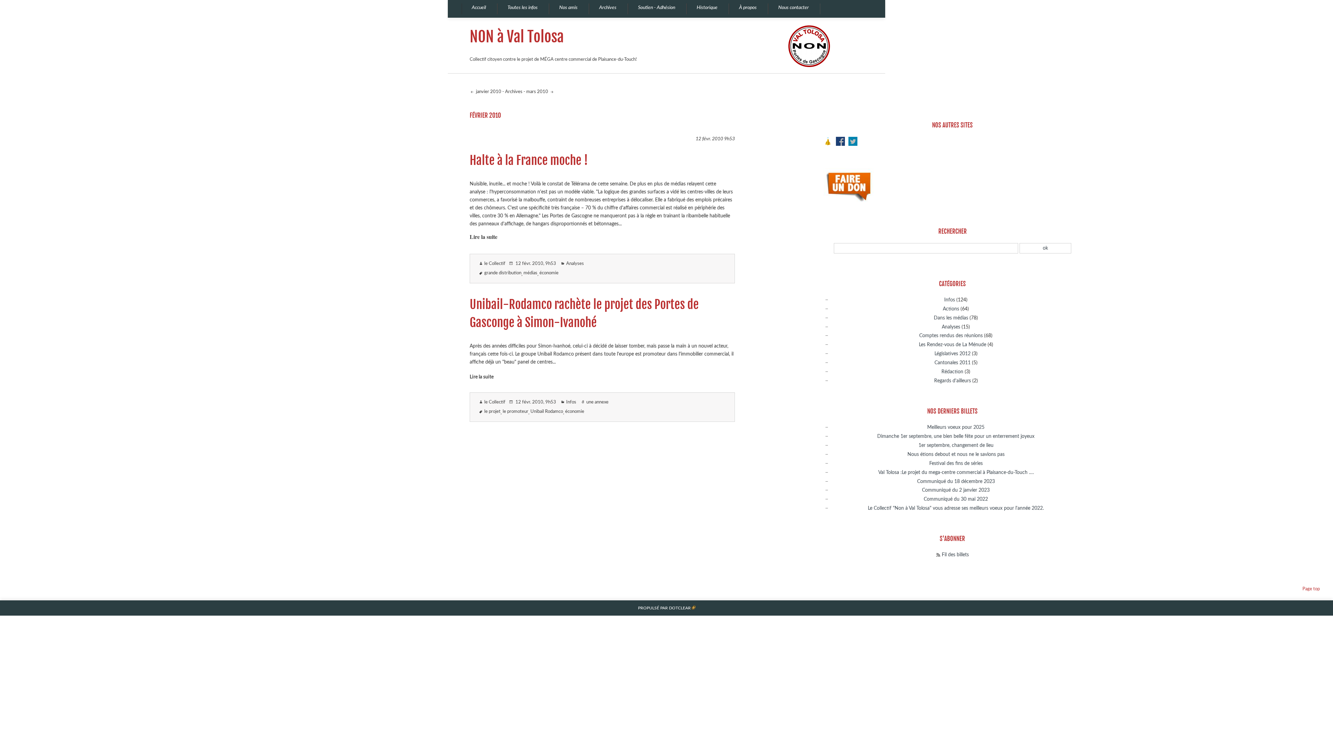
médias (530, 273)
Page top (1311, 589)
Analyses (575, 263)
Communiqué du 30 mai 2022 (956, 499)
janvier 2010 (488, 92)
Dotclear (680, 608)
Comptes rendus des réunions (951, 335)
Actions (951, 308)
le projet (492, 411)
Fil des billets (955, 554)
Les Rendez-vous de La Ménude (952, 344)
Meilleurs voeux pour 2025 (955, 427)
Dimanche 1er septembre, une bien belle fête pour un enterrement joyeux (955, 436)
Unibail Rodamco (546, 411)
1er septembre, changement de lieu (956, 445)
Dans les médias (951, 317)
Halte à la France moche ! (529, 160)
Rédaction (952, 371)
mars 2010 (537, 92)
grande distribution (502, 273)
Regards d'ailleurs (952, 380)
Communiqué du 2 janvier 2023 (956, 490)
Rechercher (952, 231)
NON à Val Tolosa (517, 36)
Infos (571, 402)
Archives (513, 92)
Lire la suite (483, 237)
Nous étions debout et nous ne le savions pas (956, 454)
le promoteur (515, 411)
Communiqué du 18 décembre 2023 (956, 481)
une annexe (597, 402)
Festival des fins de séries (956, 463)
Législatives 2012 (952, 353)
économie (549, 273)
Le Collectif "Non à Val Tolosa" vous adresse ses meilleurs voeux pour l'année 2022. (956, 508)
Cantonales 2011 (952, 362)
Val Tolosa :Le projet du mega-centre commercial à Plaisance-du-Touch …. (956, 472)
